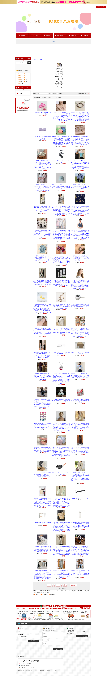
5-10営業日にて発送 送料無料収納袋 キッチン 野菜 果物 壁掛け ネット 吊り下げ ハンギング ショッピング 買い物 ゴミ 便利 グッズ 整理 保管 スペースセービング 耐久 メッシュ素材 (80, 525)
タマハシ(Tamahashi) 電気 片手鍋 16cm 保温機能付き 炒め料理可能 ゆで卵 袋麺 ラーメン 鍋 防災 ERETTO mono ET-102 (80, 305)
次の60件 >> (73, 585)
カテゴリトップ (35, 59)
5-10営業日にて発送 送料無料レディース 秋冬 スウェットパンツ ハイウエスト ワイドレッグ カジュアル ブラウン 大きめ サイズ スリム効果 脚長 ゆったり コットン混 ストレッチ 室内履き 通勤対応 (80, 450)
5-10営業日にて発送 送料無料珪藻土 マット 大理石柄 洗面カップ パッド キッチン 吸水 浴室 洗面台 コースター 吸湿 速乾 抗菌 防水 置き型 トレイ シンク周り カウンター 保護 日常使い (61, 283)
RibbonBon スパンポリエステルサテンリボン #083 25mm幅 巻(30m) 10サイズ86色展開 (42, 138)
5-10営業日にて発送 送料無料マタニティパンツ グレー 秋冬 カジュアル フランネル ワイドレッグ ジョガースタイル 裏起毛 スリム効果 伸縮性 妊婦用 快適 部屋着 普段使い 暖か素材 (42, 549)
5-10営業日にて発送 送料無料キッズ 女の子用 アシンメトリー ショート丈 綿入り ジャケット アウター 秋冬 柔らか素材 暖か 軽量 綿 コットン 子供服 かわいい (42, 283)
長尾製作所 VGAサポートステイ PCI (80, 498)
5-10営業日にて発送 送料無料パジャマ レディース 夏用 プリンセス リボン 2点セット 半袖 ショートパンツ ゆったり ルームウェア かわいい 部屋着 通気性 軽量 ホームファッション (80, 426)
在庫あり (54, 93)
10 (66, 585)
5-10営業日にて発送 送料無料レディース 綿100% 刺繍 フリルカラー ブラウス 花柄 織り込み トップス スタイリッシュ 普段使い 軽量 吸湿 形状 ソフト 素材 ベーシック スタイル (42, 258)
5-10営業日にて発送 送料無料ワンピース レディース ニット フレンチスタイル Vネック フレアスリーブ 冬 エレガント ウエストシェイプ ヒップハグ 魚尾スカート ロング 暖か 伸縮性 (42, 355)
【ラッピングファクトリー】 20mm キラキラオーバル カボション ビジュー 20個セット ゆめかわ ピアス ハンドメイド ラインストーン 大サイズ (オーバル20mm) (42, 426)
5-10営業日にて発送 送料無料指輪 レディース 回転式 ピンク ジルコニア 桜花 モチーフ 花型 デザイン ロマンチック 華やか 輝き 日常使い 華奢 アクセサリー (80, 258)
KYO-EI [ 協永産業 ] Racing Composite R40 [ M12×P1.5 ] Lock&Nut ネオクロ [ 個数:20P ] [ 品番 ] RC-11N (80, 401)
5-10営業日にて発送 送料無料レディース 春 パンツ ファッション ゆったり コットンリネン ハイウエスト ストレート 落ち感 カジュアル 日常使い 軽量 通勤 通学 (61, 331)
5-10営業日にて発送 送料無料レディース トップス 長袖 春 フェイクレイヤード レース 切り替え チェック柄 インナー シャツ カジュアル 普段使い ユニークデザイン (42, 209)
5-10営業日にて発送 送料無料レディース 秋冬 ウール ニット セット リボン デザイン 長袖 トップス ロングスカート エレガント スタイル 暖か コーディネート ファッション (42, 376)
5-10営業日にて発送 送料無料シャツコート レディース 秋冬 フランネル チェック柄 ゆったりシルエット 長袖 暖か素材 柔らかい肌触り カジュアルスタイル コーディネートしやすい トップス (80, 573)
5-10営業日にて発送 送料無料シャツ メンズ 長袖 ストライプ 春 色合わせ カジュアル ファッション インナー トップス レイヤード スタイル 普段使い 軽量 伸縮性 (80, 187)
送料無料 (61, 93)
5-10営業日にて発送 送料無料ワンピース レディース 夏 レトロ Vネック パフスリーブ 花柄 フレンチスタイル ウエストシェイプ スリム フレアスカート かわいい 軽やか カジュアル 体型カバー (42, 187)
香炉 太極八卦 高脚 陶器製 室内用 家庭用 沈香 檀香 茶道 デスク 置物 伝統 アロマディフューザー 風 (61, 401)
